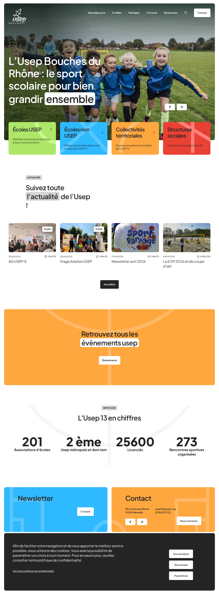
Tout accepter (181, 553)
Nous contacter (189, 520)
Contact (202, 12)
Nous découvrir (96, 12)
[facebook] (170, 107)
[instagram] (182, 107)
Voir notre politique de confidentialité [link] (33, 570)
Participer (134, 12)
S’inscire (85, 511)
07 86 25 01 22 (163, 512)
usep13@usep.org (165, 508)
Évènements (109, 360)
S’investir (151, 12)
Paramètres (181, 575)
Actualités (109, 284)
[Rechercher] (186, 13)
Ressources (170, 12)
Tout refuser (181, 564)
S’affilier (117, 12)
